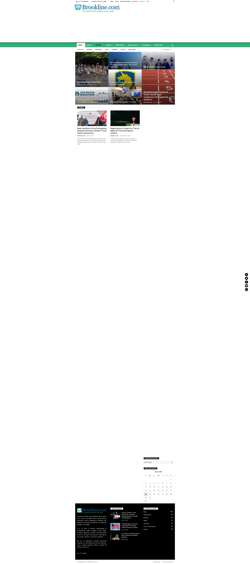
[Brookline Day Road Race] (91, 71)
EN (147, 1)
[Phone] (246, 289)
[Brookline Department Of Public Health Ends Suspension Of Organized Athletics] (158, 88)
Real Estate (132, 45)
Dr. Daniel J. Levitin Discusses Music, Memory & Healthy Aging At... (130, 535)
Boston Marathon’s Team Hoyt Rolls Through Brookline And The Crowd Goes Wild (124, 64)
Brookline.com (81, 84)
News (80, 45)
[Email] (246, 285)
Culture (146, 529)
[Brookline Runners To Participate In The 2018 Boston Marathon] (91, 97)
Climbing (114, 49)
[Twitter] (246, 278)
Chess (107, 49)
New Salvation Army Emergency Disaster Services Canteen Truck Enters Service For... (92, 130)
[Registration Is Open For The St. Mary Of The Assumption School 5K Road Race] (125, 118)
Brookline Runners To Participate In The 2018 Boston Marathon (90, 101)
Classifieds (146, 45)
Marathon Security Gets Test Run (123, 102)
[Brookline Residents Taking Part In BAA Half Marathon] (125, 80)
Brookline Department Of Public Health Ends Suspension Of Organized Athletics (156, 96)
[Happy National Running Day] (158, 62)
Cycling (122, 49)
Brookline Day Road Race (89, 82)
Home (88, 107)
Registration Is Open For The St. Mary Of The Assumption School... (125, 130)
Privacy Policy (156, 562)
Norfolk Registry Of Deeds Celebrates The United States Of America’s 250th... (130, 525)
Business (146, 517)
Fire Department (125, 1)
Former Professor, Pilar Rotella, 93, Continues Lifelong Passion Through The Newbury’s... (130, 515)
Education (146, 523)
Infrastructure (147, 515)
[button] (172, 45)
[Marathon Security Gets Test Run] (125, 97)
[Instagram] (246, 282)
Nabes (89, 45)
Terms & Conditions (168, 562)
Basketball (98, 49)
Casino (108, 45)
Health (145, 520)
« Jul (145, 501)
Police (117, 1)
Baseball (89, 49)
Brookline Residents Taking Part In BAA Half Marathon (123, 83)
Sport (92, 107)
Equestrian (131, 49)
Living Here (119, 45)
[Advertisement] (152, 8)
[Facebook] (174, 1)
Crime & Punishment (149, 526)
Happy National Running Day (154, 67)
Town (111, 1)
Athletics (81, 49)
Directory (158, 45)
